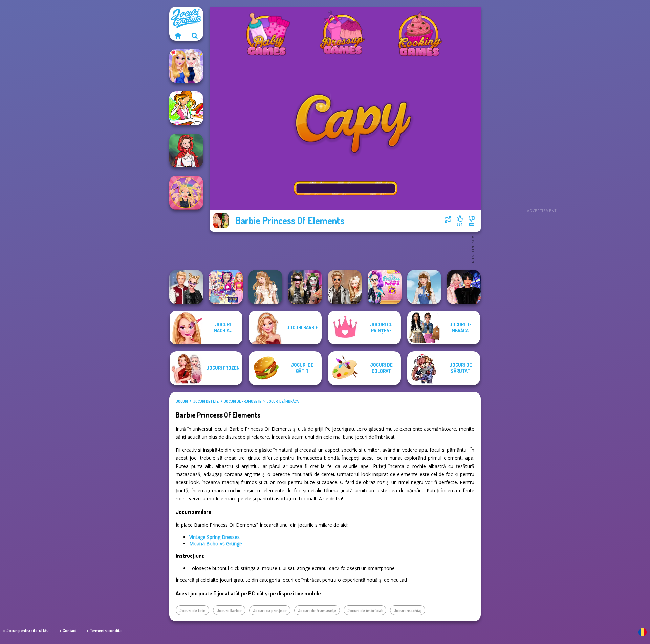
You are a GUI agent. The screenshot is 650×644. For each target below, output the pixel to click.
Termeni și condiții (106, 630)
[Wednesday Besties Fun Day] (464, 287)
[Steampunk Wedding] (345, 287)
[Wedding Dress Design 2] (265, 287)
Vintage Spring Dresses (214, 537)
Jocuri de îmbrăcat (283, 401)
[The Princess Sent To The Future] (385, 287)
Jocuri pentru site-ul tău (27, 630)
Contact (69, 630)
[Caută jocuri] (194, 35)
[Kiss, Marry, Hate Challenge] (186, 287)
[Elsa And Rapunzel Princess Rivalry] (226, 287)
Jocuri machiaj (407, 610)
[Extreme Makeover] (186, 193)
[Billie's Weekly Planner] (305, 287)
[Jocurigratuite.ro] (177, 35)
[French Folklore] (424, 287)
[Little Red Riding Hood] (186, 150)
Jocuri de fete (206, 401)
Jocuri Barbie (229, 610)
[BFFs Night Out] (186, 66)
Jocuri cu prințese (270, 610)
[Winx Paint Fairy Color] (186, 108)
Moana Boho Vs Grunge (215, 543)
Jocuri (182, 401)
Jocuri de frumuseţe (242, 401)
